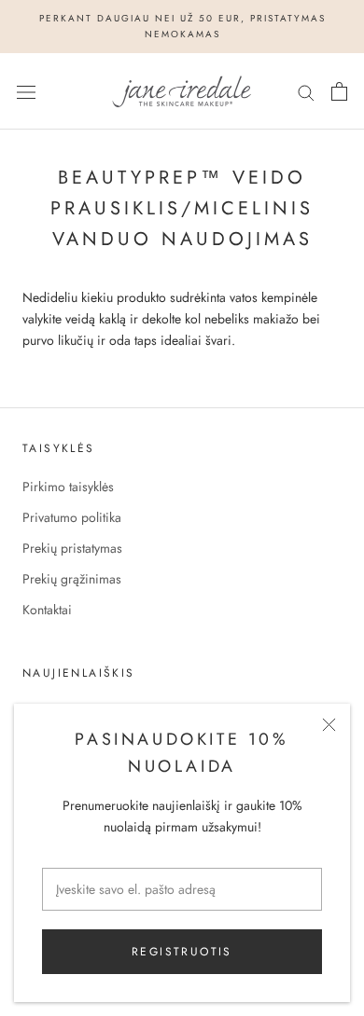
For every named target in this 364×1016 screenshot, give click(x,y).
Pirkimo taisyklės (68, 486)
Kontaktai (47, 609)
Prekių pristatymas (72, 548)
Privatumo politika (71, 517)
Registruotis (182, 951)
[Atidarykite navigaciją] (26, 91)
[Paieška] (306, 91)
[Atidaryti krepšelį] (339, 91)
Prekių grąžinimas (71, 579)
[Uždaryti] (329, 725)
